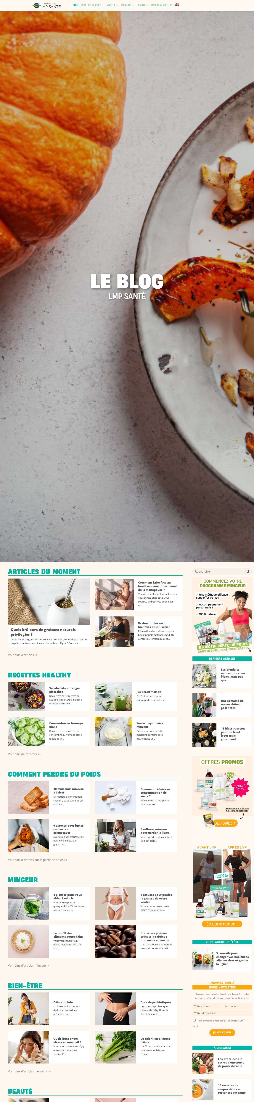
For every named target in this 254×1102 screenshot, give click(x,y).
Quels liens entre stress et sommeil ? (67, 1040)
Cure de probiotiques (156, 1002)
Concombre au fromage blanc (66, 724)
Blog (75, 5)
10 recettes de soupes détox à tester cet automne (232, 1089)
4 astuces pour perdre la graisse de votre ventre (156, 898)
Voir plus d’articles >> (23, 655)
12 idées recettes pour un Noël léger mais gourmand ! (233, 734)
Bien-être (126, 5)
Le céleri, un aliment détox (155, 1040)
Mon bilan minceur (161, 5)
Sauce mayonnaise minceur (149, 724)
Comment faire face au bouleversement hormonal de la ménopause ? (157, 586)
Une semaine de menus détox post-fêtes (232, 704)
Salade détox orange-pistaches (64, 689)
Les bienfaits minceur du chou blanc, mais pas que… (233, 675)
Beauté (141, 5)
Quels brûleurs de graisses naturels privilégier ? (43, 632)
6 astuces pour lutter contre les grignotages (68, 829)
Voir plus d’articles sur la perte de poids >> (38, 860)
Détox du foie (63, 1002)
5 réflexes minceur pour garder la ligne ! (155, 830)
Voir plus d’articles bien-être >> (30, 1071)
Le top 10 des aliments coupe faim (68, 934)
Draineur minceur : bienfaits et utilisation (154, 625)
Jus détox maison (148, 692)
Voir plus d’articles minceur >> (29, 965)
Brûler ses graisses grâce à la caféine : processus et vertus (155, 936)
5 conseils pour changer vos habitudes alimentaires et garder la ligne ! (232, 958)
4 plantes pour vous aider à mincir (67, 896)
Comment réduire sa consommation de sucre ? (155, 792)
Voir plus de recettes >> (24, 754)
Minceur (111, 5)
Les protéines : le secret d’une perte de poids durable (231, 1062)
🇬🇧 (177, 5)
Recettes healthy (91, 5)
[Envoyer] (247, 571)
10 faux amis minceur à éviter (68, 790)
